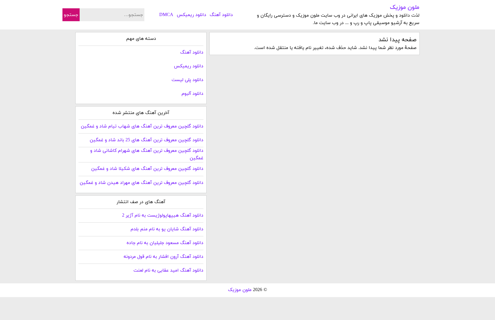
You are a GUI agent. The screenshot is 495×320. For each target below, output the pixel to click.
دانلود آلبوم (192, 94)
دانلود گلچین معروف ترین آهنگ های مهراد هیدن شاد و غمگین (141, 183)
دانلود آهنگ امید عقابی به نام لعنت (168, 270)
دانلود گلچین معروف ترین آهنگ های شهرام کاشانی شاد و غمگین (146, 154)
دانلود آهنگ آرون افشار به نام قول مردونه (163, 257)
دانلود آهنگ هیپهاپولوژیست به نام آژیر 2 (162, 215)
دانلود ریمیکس (191, 15)
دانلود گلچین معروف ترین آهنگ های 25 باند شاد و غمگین (146, 140)
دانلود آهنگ (221, 15)
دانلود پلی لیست (187, 80)
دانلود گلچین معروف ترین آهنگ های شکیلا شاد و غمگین (147, 169)
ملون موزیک (404, 7)
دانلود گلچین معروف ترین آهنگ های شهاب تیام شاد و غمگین (142, 126)
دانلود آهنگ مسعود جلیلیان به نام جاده (165, 243)
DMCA (166, 15)
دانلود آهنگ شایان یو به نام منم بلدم (167, 229)
